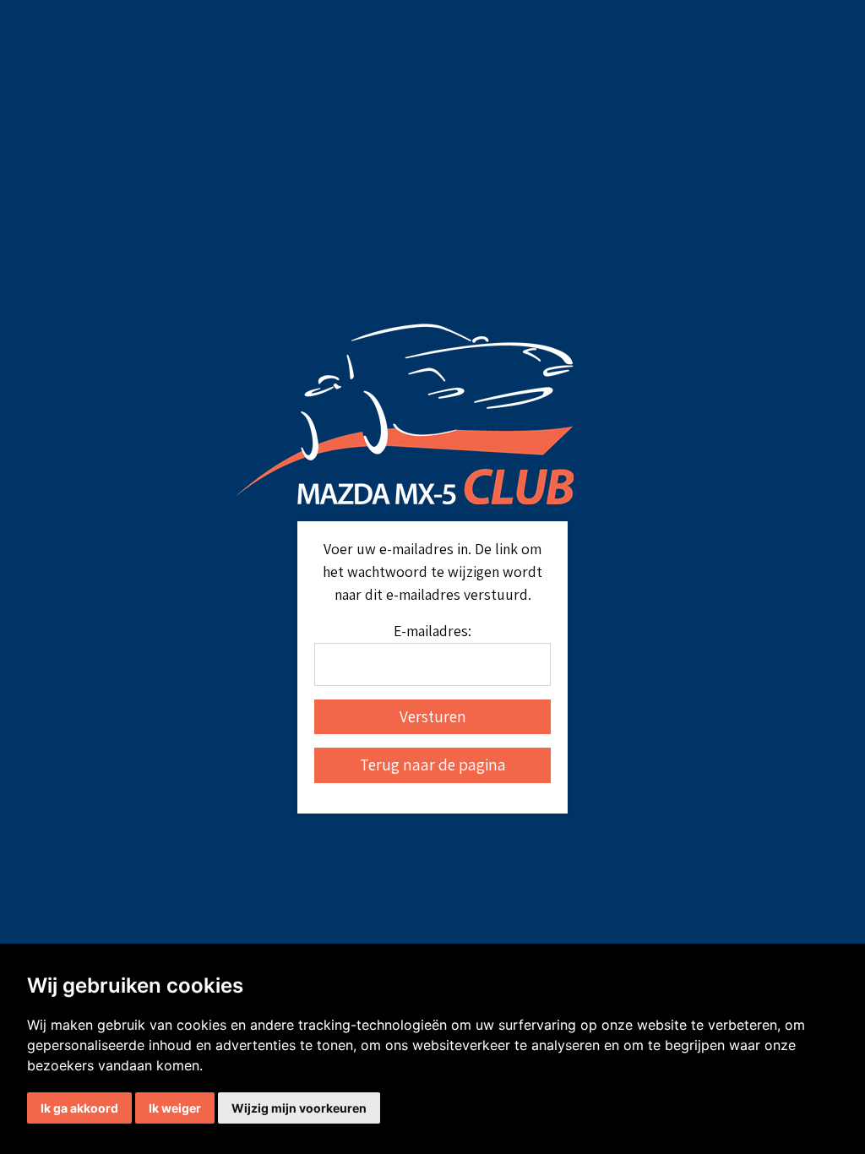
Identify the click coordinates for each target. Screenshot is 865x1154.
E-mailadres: (432, 630)
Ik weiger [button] (175, 1108)
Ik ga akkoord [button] (79, 1108)
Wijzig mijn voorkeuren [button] (299, 1108)
